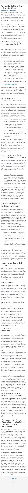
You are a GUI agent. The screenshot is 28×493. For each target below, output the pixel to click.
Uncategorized (5, 10)
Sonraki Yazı (14, 482)
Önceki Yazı (14, 478)
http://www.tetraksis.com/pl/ (10, 84)
